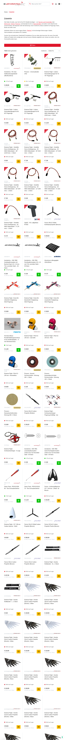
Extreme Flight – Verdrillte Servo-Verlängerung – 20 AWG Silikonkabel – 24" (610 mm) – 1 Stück (52, 150)
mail (59, 86)
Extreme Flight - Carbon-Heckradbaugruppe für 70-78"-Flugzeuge (51, 73)
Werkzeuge (7, 24)
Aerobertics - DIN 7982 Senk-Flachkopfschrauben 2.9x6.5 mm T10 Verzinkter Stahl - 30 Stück (51, 451)
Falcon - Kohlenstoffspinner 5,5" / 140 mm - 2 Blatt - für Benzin (52, 488)
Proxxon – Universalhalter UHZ (31, 72)
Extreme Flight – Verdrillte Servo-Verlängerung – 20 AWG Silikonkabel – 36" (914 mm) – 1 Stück (32, 150)
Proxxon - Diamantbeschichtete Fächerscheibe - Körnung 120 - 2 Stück (51, 376)
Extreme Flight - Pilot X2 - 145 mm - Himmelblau (11, 374)
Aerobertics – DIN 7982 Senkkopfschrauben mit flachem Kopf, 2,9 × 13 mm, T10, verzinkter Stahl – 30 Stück (11, 264)
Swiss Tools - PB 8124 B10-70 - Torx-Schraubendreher (32, 487)
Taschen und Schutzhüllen (45, 22)
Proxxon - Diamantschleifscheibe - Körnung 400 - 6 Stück (11, 413)
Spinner (13, 24)
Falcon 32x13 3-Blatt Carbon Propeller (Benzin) (32, 525)
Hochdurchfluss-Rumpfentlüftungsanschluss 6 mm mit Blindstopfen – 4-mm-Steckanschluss (12, 338)
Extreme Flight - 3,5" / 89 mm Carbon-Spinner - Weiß (12, 525)
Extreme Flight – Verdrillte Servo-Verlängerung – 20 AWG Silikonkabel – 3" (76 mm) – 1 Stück (11, 225)
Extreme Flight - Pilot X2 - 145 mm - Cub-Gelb (31, 336)
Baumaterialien (37, 24)
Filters (32, 45)
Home (6, 12)
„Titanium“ (29, 30)
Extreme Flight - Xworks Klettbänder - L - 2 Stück (11, 600)
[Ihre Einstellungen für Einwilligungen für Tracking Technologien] (62, 737)
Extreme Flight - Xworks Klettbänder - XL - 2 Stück (51, 563)
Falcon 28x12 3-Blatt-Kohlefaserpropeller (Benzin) (52, 223)
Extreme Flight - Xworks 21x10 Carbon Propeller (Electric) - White (11, 714)
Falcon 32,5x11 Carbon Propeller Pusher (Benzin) (51, 525)
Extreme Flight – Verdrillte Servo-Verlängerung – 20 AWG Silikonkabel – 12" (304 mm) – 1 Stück (32, 187)
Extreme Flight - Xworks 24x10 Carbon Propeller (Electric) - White (51, 639)
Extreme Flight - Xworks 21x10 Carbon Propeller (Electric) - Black (31, 714)
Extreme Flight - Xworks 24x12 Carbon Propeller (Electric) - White (11, 639)
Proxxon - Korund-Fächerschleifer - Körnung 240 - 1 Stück (31, 375)
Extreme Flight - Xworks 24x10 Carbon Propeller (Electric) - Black (11, 677)
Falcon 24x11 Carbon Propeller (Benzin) (30, 563)
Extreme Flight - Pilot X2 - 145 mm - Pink (51, 336)
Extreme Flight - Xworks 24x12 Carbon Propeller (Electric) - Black (31, 639)
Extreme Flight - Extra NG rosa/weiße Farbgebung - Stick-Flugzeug (51, 300)
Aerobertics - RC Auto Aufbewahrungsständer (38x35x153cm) (10, 73)
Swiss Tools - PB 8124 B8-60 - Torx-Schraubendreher (11, 487)
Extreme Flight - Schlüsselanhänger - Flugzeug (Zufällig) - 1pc (51, 413)
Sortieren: (44, 50)
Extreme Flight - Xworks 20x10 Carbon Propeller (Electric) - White (51, 714)
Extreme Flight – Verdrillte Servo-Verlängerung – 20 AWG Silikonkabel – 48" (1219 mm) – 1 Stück (11, 150)
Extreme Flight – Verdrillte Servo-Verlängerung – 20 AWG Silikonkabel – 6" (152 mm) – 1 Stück (52, 187)
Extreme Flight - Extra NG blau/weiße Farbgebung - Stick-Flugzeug (31, 300)
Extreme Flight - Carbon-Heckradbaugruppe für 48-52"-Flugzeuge (31, 111)
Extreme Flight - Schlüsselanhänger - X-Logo (12, 449)
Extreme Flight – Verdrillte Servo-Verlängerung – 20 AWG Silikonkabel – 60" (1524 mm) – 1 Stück (51, 112)
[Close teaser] (16, 736)
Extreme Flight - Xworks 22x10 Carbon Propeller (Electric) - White (31, 677)
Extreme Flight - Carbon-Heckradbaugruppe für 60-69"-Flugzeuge (11, 111)
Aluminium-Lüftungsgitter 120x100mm (51, 261)
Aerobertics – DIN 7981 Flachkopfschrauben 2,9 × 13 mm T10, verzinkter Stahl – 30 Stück (32, 263)
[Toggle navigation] (2, 9)
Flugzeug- (17, 24)
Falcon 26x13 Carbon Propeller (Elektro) (30, 412)
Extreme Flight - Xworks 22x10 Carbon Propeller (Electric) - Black (51, 677)
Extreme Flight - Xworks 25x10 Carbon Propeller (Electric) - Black (51, 601)
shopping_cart (19, 86)
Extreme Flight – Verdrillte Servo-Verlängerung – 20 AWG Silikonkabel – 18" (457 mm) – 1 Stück (12, 187)
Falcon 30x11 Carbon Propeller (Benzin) (10, 563)
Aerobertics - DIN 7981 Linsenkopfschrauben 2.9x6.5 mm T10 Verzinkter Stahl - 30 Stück (31, 451)
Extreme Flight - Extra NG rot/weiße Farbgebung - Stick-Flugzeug (11, 300)
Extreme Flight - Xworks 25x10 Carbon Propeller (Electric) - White (31, 601)
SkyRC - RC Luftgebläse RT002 (31, 223)
